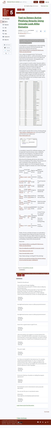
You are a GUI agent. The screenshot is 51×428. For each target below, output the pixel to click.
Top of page (46, 411)
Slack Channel (7, 44)
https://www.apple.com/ (24, 135)
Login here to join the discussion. (25, 405)
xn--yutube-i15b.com (21, 208)
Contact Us (6, 36)
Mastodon (8, 47)
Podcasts (6, 24)
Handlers (13, 423)
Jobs (5, 27)
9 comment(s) (22, 35)
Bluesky (8, 50)
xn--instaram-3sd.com (21, 191)
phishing (27, 267)
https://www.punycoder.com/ (26, 251)
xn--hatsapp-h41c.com (21, 202)
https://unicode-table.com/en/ (26, 253)
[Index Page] (3, 2)
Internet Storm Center (13, 2)
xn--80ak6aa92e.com (21, 216)
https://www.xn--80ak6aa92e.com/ (27, 132)
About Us (6, 39)
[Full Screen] (37, 31)
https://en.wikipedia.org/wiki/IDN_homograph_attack (31, 248)
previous (19, 9)
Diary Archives (22, 418)
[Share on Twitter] (45, 31)
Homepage (6, 18)
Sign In (41, 2)
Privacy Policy (19, 423)
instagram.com (29, 191)
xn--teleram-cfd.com (21, 196)
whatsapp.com (29, 202)
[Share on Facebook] (41, 31)
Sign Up (47, 2)
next (23, 9)
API (12, 422)
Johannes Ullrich (22, 33)
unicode (31, 267)
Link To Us (4, 423)
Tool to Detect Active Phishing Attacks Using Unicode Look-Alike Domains (31, 22)
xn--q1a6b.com (21, 177)
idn (24, 267)
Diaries (6, 21)
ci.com (25, 177)
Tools (5, 33)
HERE (20, 13)
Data (5, 30)
